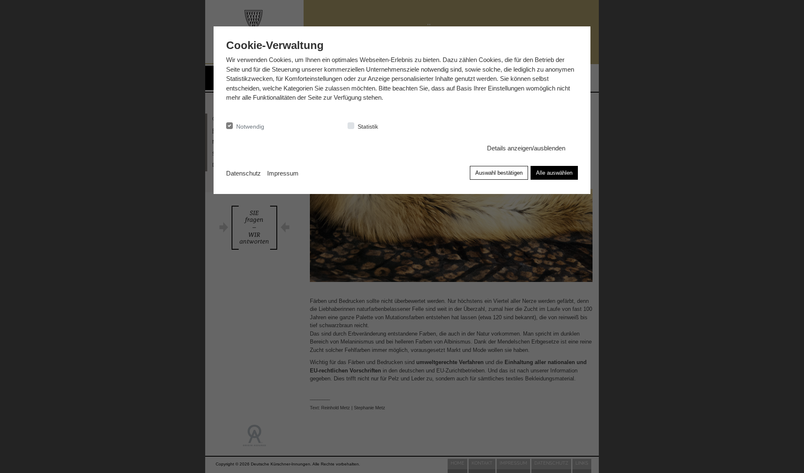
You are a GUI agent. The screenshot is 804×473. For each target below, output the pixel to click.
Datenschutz (243, 173)
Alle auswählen (554, 173)
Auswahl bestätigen (499, 173)
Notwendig (250, 126)
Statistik (368, 126)
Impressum (283, 173)
